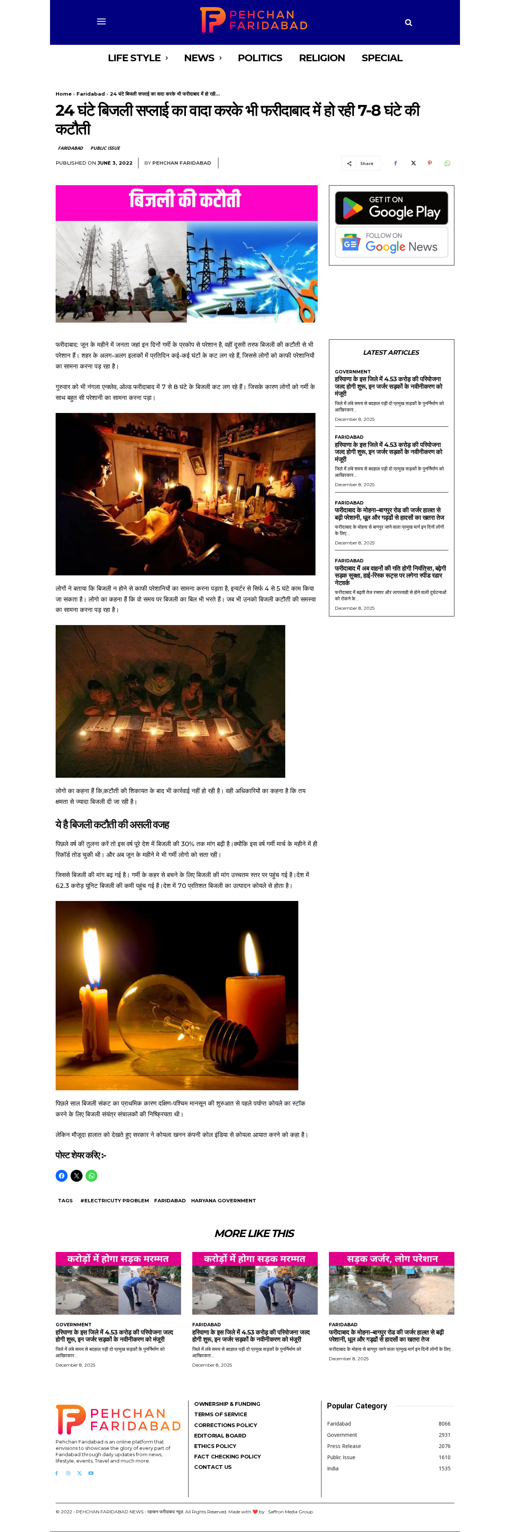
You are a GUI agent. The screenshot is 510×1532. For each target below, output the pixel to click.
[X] (412, 163)
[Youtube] (91, 1473)
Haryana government (223, 1200)
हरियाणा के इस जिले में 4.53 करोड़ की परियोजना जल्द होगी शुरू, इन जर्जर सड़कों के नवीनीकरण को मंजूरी (388, 386)
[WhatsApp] (446, 163)
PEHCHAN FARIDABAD (181, 163)
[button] (409, 22)
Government (353, 372)
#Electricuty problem (114, 1200)
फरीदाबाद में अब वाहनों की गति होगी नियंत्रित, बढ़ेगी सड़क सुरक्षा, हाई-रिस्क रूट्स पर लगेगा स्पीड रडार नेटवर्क (390, 576)
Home (64, 94)
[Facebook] (395, 163)
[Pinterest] (429, 163)
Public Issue (105, 148)
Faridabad (91, 94)
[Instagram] (68, 1473)
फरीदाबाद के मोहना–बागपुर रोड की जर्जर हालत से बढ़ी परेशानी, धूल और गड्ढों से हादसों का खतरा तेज (389, 513)
